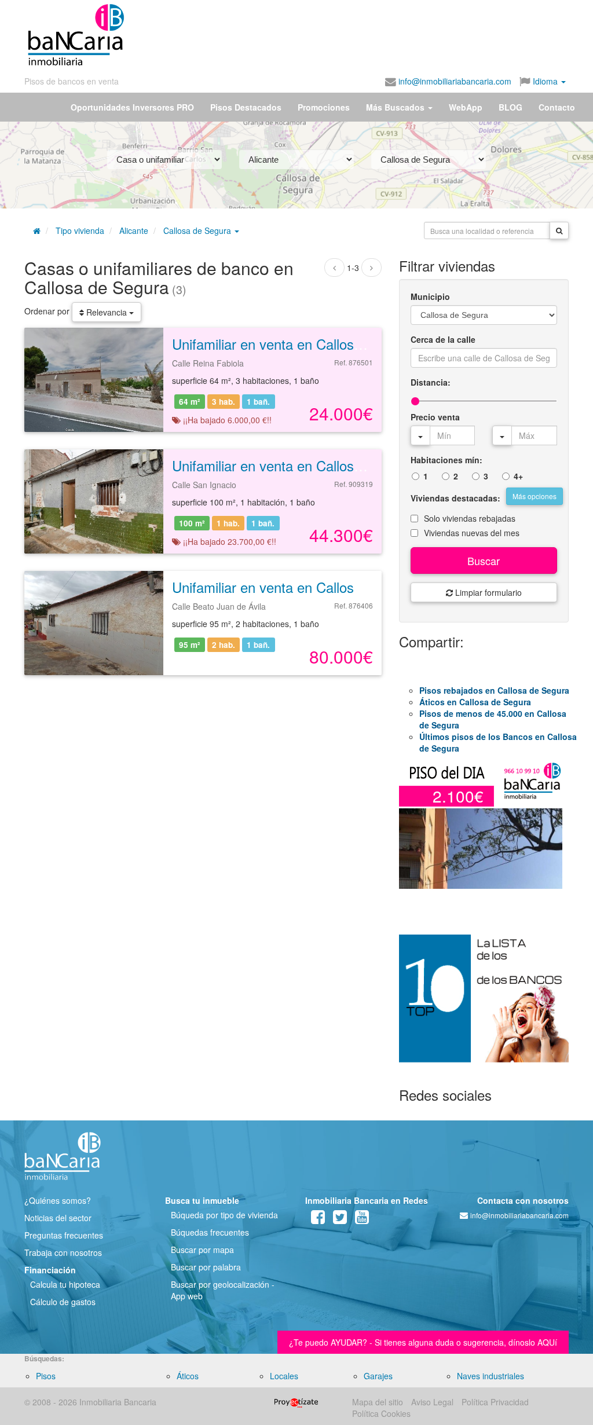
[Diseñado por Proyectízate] (296, 1402)
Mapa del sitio (377, 1402)
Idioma (545, 81)
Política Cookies (381, 1413)
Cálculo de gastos (63, 1301)
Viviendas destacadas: (455, 498)
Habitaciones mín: (446, 460)
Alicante (133, 230)
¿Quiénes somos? (57, 1200)
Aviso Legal (432, 1402)
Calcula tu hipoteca (65, 1284)
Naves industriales (490, 1376)
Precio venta (435, 417)
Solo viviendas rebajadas (469, 518)
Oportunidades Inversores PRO (132, 107)
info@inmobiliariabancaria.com (453, 81)
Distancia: (431, 382)
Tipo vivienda (80, 230)
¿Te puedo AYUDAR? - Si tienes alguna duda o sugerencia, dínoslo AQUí (423, 1342)
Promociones (324, 107)
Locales (284, 1376)
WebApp (465, 107)
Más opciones (535, 496)
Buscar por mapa (202, 1249)
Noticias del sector (57, 1217)
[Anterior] (334, 267)
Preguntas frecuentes (63, 1235)
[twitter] (340, 1219)
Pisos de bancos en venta (71, 81)
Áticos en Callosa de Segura (475, 702)
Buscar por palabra (206, 1267)
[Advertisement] (300, 30)
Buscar (483, 560)
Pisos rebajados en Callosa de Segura (494, 690)
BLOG (510, 107)
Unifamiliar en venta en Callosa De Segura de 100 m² (334, 465)
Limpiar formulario (487, 592)
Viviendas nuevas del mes (471, 533)
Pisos (46, 1376)
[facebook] (318, 1219)
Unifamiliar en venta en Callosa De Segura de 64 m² (330, 344)
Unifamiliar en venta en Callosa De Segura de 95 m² (330, 587)
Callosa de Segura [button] (198, 230)
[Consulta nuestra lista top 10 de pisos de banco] (484, 1005)
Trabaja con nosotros (63, 1252)
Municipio (430, 296)
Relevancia (106, 312)
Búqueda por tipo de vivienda (224, 1215)
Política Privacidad (495, 1402)
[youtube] (362, 1219)
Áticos (188, 1376)
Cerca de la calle (443, 339)
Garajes (378, 1376)
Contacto (557, 107)
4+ (518, 476)
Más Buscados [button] (396, 107)
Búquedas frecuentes (210, 1232)
